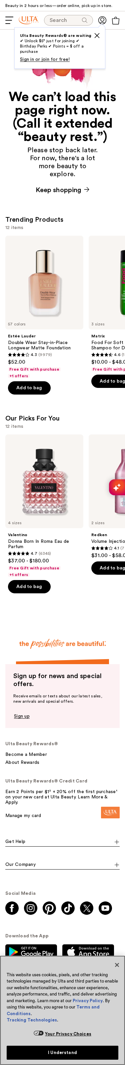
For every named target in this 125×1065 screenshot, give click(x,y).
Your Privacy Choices (68, 1034)
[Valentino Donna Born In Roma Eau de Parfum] (44, 505)
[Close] (117, 965)
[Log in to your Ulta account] (102, 20)
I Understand (62, 1052)
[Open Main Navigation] (9, 20)
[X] (97, 35)
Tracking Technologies (32, 1020)
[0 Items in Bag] (116, 20)
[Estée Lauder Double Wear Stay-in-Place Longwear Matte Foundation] (44, 307)
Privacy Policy (88, 1001)
